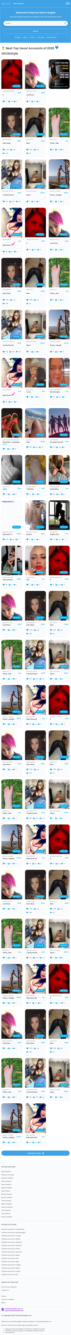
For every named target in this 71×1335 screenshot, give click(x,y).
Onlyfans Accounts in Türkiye (10, 1271)
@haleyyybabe (55, 487)
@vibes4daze (7, 139)
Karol (5, 489)
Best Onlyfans (18, 4)
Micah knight (55, 392)
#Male (25, 37)
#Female (17, 37)
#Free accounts (51, 37)
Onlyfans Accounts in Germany (11, 1252)
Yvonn (28, 392)
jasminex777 (7, 534)
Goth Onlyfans (6, 1210)
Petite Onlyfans (6, 1181)
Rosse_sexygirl (55, 195)
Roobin (29, 534)
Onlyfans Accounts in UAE (9, 1275)
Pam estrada (7, 580)
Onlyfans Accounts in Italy (9, 1258)
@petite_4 (53, 139)
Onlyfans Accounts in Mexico (10, 1268)
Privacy (3, 1296)
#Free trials (40, 37)
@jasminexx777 (8, 532)
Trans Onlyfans (6, 1201)
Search (35, 31)
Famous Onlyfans (7, 1207)
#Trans (32, 37)
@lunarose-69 (31, 91)
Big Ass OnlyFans (6, 1188)
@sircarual (6, 487)
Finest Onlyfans (6, 1185)
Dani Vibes (7, 143)
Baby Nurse (7, 245)
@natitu (29, 440)
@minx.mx (29, 139)
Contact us (5, 1290)
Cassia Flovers (8, 195)
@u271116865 (54, 440)
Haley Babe (54, 489)
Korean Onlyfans (6, 1217)
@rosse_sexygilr (55, 191)
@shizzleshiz (30, 577)
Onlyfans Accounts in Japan (10, 1255)
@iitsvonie (29, 390)
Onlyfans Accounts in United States (12, 1229)
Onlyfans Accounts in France (10, 1249)
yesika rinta (54, 534)
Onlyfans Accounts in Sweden (11, 1265)
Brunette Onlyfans (7, 1178)
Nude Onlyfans (6, 1172)
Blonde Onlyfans (6, 1194)
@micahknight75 (55, 390)
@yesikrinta (54, 532)
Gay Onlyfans (5, 1214)
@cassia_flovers (8, 191)
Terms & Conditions (7, 1300)
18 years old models (7, 1175)
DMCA (3, 1303)
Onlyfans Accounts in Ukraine (10, 1239)
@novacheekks (31, 191)
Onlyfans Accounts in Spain (10, 1262)
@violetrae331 (30, 487)
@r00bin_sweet (31, 532)
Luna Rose (30, 95)
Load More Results (34, 1153)
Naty (28, 442)
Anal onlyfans (5, 1191)
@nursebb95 (7, 239)
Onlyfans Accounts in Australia (11, 1246)
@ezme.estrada (8, 577)
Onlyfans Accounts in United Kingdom (13, 1233)
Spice (28, 195)
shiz (27, 580)
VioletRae (30, 489)
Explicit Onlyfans (6, 1204)
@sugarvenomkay (9, 91)
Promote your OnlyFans (9, 1287)
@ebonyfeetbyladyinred (10, 440)
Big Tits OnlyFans (6, 1198)
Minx (28, 143)
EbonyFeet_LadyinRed (11, 442)
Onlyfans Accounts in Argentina (11, 1242)
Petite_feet (54, 143)
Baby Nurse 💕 (31, 719)
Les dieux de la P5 (56, 442)
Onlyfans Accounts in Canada (11, 1236)
